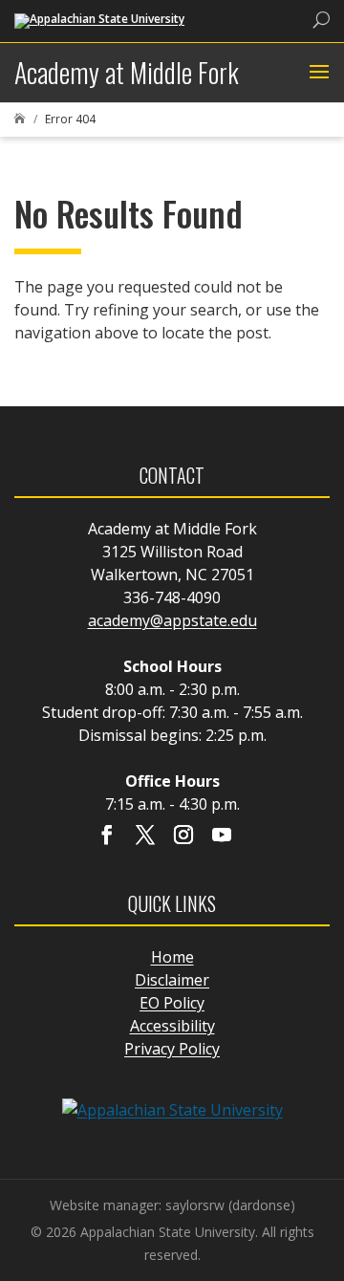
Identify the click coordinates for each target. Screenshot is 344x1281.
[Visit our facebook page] (107, 836)
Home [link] (172, 956)
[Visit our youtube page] (221, 836)
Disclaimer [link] (172, 979)
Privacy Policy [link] (172, 1048)
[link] (99, 19)
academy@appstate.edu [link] (172, 620)
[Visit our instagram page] (183, 836)
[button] (317, 72)
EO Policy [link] (172, 1002)
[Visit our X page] (145, 836)
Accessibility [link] (172, 1025)
